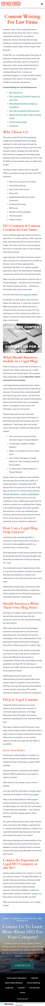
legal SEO (28, 294)
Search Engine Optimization (17, 978)
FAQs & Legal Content (18, 122)
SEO (38, 645)
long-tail (16, 395)
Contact (34, 893)
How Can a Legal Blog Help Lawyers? (24, 111)
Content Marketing (33, 983)
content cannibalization (29, 494)
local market (33, 794)
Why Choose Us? (16, 92)
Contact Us (13, 126)
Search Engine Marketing (13, 983)
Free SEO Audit (34, 988)
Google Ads (9, 988)
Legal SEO (34, 978)
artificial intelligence (11, 494)
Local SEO (21, 988)
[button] (42, 4)
